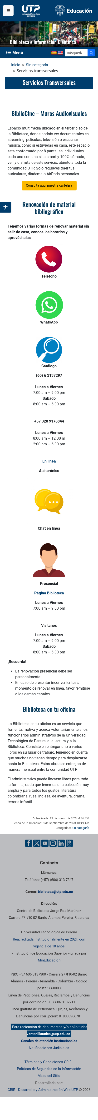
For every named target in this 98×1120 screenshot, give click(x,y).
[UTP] (31, 11)
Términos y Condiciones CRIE (48, 1062)
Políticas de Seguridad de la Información (49, 1069)
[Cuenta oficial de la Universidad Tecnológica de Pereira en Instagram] (53, 843)
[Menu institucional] (8, 10)
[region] (49, 34)
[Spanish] (54, 52)
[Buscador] (91, 52)
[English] (60, 52)
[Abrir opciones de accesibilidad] (5, 207)
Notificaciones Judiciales (49, 1048)
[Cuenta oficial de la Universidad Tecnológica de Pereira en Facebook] (28, 843)
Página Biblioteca (49, 593)
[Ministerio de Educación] (73, 10)
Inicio (15, 65)
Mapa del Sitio (49, 1076)
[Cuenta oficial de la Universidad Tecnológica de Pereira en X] (36, 843)
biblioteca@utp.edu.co (55, 892)
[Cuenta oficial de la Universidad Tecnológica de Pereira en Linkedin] (61, 843)
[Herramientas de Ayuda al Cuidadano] (69, 843)
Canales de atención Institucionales (49, 1041)
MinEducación (49, 960)
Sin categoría (37, 65)
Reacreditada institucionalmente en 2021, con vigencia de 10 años (49, 942)
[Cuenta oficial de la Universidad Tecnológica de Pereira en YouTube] (45, 843)
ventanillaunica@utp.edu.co (48, 1034)
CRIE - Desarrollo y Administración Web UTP (43, 1090)
